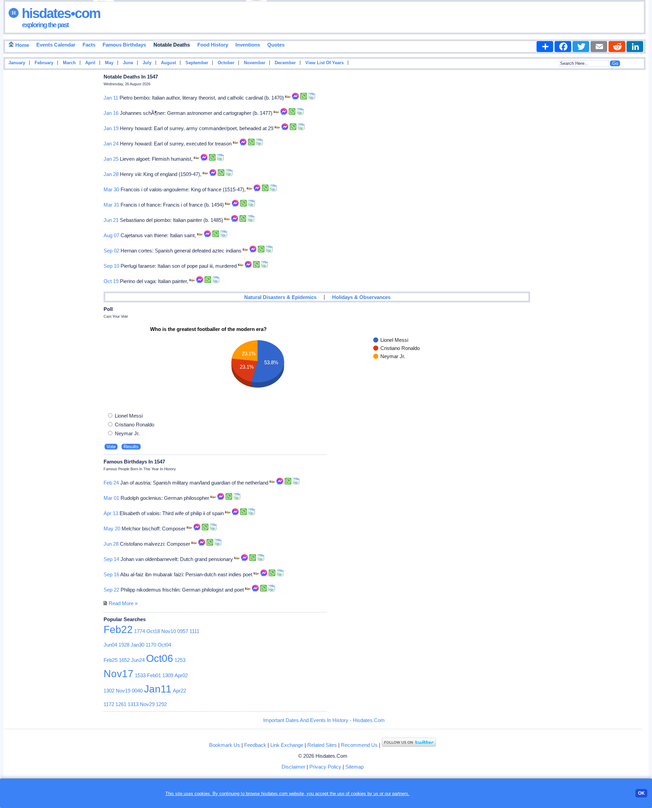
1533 (140, 675)
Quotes (276, 45)
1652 (124, 660)
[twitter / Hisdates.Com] (409, 745)
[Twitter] (581, 46)
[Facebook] (563, 46)
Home (21, 45)
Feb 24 (111, 483)
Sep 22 (111, 590)
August (168, 62)
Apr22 (179, 690)
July (147, 62)
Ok (641, 793)
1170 (151, 645)
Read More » (123, 603)
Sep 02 (111, 250)
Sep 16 (111, 574)
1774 (139, 631)
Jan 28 (111, 174)
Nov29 (147, 704)
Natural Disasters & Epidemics (280, 297)
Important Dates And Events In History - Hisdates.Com (324, 720)
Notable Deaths (171, 45)
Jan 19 (111, 128)
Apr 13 (111, 513)
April (90, 62)
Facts (89, 45)
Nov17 (118, 673)
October (226, 62)
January (16, 62)
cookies (358, 793)
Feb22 (118, 629)
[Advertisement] (628, 181)
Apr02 (181, 675)
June (128, 62)
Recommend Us (359, 745)
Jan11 (157, 689)
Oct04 (164, 645)
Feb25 (110, 660)
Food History (212, 45)
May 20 (112, 528)
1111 (194, 631)
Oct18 (153, 631)
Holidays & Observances (361, 297)
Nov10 (168, 631)
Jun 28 (111, 544)
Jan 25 (111, 159)
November (254, 62)
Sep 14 (111, 559)
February (44, 62)
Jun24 (138, 660)
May (109, 62)
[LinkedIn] (635, 46)
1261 (120, 704)
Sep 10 (111, 266)
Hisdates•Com (60, 13)
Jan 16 (111, 113)
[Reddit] (617, 46)
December (285, 62)
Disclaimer (293, 767)
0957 (182, 631)
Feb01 (154, 675)
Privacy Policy (325, 767)
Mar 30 (111, 189)
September (196, 62)
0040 (137, 690)
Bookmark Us (224, 745)
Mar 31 (111, 205)
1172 (109, 704)
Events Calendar (55, 45)
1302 (109, 690)
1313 (133, 704)
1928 (124, 645)
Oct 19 (111, 281)
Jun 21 (111, 220)
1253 (180, 660)
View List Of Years (324, 62)
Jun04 (110, 645)
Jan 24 (111, 143)
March (69, 62)
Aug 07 (111, 235)
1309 (167, 675)
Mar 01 (111, 498)
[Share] (545, 46)
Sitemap (354, 767)
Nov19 (123, 690)
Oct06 (159, 658)
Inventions (247, 45)
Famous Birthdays (124, 45)
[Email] (599, 46)
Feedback (255, 745)
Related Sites (322, 745)
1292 (161, 704)
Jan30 (137, 645)
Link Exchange (286, 745)
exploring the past (45, 25)
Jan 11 (111, 98)
